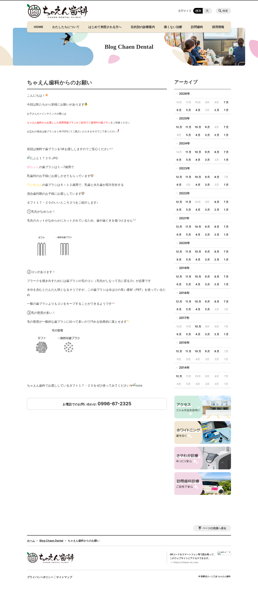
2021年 (184, 218)
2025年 (184, 118)
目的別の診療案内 (143, 27)
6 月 (179, 110)
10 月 (198, 127)
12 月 (179, 127)
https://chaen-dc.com (186, 562)
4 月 (197, 110)
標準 (198, 11)
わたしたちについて (66, 27)
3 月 (207, 134)
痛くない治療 (173, 27)
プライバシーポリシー (40, 577)
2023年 (184, 168)
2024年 (184, 143)
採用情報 (218, 27)
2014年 (184, 367)
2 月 (216, 110)
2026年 (184, 93)
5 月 (188, 110)
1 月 (226, 110)
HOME (38, 27)
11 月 (188, 127)
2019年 (184, 268)
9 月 (207, 127)
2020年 (184, 243)
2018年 (184, 293)
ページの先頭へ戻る (214, 528)
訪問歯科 (197, 27)
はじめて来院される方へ (105, 27)
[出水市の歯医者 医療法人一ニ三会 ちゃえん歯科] (57, 11)
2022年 (184, 193)
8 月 (216, 151)
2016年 (184, 342)
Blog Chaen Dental (51, 540)
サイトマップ (64, 577)
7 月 (226, 102)
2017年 (184, 318)
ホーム (31, 540)
